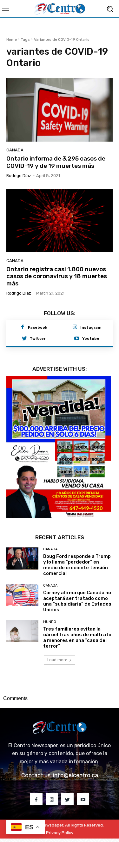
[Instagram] (75, 327)
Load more (57, 659)
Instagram (91, 327)
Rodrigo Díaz (18, 175)
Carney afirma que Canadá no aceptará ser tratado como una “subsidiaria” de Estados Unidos (77, 601)
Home (11, 39)
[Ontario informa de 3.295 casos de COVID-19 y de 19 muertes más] (59, 110)
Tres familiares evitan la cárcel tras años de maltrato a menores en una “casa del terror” (77, 637)
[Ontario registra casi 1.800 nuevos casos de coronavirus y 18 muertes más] (59, 220)
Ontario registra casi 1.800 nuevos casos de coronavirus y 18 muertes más (56, 276)
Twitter (37, 338)
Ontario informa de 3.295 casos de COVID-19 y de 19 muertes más (55, 162)
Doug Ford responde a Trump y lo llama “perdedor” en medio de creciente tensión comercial (77, 564)
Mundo (49, 622)
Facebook (37, 327)
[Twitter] (24, 339)
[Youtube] (77, 339)
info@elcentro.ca (75, 775)
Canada (14, 150)
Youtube (90, 338)
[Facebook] (22, 327)
